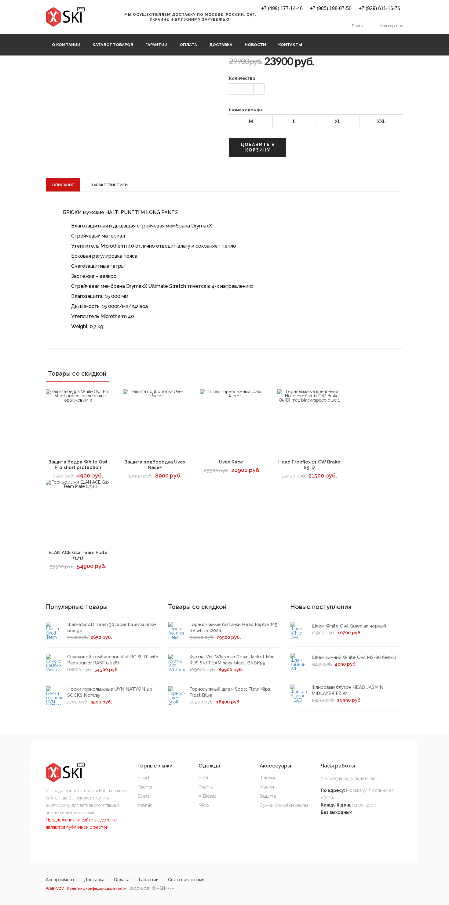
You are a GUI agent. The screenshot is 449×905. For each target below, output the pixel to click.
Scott (143, 796)
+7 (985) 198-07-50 (331, 8)
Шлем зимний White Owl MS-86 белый (354, 657)
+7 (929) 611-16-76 (379, 8)
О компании (66, 44)
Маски (267, 787)
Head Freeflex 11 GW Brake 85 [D (309, 464)
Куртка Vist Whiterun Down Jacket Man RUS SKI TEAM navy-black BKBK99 (232, 660)
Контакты (290, 44)
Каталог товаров (113, 44)
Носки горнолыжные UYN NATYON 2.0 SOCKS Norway (109, 692)
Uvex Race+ (232, 462)
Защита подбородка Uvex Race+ (155, 464)
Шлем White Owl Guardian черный (349, 626)
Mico (204, 805)
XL (338, 121)
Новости (255, 44)
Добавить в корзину (257, 147)
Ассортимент (60, 880)
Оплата (188, 44)
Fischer (145, 787)
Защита (268, 796)
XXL (381, 121)
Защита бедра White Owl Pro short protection (78, 464)
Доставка (220, 44)
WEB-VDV (55, 888)
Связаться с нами (186, 880)
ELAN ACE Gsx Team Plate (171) (78, 555)
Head (143, 778)
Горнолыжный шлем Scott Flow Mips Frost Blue (229, 692)
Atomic (145, 805)
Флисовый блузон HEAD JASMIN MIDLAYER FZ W (347, 690)
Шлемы (267, 778)
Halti (203, 778)
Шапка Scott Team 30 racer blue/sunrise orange (111, 627)
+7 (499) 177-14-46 (282, 8)
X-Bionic (208, 796)
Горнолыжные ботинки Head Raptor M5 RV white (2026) (233, 627)
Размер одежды (245, 110)
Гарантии (156, 44)
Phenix (206, 787)
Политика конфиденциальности (97, 888)
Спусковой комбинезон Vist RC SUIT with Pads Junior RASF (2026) (112, 660)
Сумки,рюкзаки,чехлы (284, 805)
